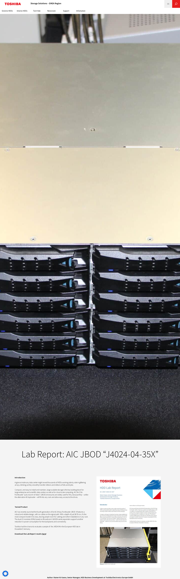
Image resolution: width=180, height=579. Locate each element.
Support (66, 11)
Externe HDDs (7, 11)
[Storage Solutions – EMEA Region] (46, 4)
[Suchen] (176, 4)
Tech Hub (36, 11)
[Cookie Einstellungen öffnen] (5, 576)
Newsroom (51, 11)
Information (80, 11)
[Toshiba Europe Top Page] (13, 4)
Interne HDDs (22, 11)
